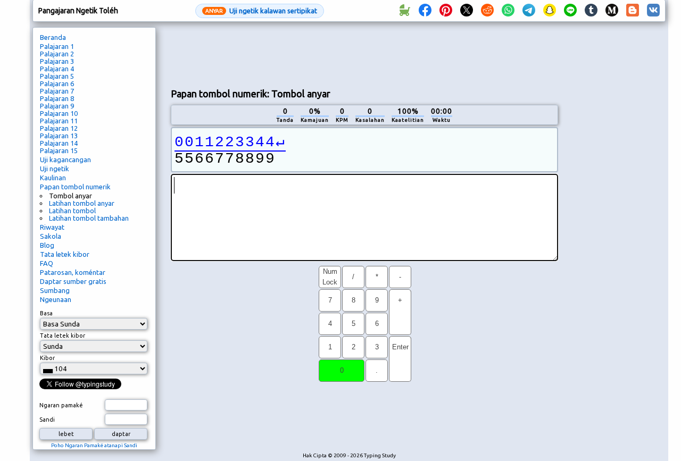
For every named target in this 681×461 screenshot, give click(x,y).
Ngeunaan (55, 299)
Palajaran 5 (57, 76)
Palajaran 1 (57, 46)
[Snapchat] (549, 11)
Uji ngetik (54, 168)
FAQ (46, 263)
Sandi (47, 419)
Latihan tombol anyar (81, 203)
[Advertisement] (364, 54)
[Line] (570, 11)
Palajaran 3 (57, 61)
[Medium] (611, 11)
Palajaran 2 (57, 53)
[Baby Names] (404, 11)
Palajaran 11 (59, 120)
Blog (47, 245)
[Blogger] (632, 11)
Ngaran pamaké (61, 405)
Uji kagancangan (65, 159)
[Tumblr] (591, 11)
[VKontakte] (653, 11)
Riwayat (52, 227)
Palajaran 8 (57, 98)
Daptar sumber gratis (73, 281)
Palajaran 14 (59, 143)
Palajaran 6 (57, 83)
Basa (46, 313)
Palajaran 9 (57, 106)
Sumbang (55, 290)
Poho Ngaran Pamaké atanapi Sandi (94, 445)
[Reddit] (487, 11)
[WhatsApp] (508, 11)
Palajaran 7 (57, 91)
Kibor (47, 358)
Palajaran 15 (59, 150)
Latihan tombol (72, 210)
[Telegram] (528, 11)
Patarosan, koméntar (72, 272)
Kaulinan (53, 177)
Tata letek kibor (64, 254)
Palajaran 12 (59, 128)
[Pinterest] (445, 11)
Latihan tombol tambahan (89, 218)
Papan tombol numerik (75, 186)
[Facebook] (425, 11)
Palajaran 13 (59, 135)
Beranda (53, 37)
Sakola (50, 236)
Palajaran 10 (59, 113)
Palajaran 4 (57, 68)
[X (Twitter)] (466, 11)
